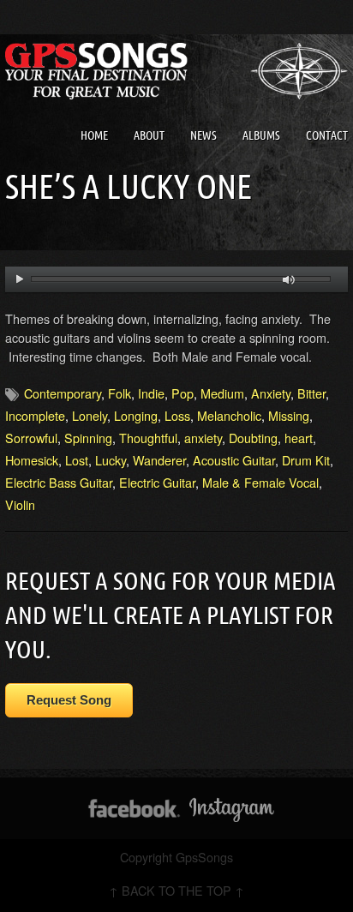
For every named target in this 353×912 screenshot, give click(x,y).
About (149, 135)
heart (298, 438)
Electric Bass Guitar (58, 482)
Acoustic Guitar (234, 460)
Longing (136, 415)
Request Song (69, 700)
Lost (76, 460)
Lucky (110, 460)
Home (94, 135)
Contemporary (62, 393)
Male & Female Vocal (260, 482)
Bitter (311, 393)
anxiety (203, 438)
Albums (261, 135)
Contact (327, 135)
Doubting (253, 438)
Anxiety (270, 393)
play (19, 279)
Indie (151, 393)
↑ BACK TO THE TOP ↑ (176, 890)
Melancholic (229, 415)
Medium (222, 393)
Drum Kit (306, 460)
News (203, 135)
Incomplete (35, 415)
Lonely (89, 415)
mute (289, 279)
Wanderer (159, 460)
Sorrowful (31, 438)
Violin (20, 504)
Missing (288, 415)
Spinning (88, 438)
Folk (119, 393)
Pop (182, 393)
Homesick (31, 460)
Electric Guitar (157, 482)
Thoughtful (148, 438)
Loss (177, 415)
